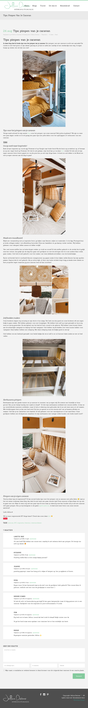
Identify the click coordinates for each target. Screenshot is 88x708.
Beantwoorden (33, 538)
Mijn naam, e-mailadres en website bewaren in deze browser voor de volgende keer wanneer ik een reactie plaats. (44, 670)
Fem (15, 612)
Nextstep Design (79, 700)
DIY (15, 523)
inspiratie (20, 523)
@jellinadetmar (44, 506)
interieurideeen (36, 523)
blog (29, 133)
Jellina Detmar (35, 34)
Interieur (28, 523)
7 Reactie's (44, 34)
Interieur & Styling (22, 34)
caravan (10, 523)
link (62, 151)
